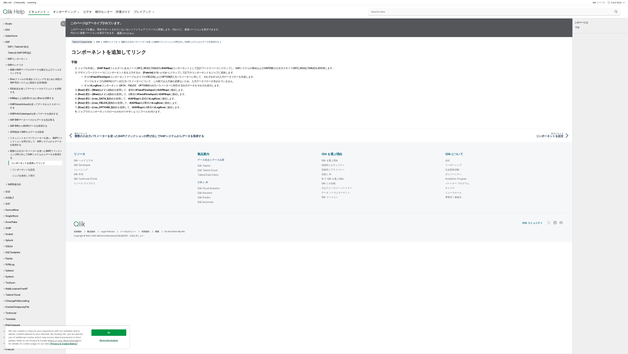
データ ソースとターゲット (336, 192)
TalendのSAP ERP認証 (19, 52)
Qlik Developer (82, 165)
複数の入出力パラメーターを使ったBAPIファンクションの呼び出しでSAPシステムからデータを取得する (36, 154)
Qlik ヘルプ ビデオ (83, 160)
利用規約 (146, 231)
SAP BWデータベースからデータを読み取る (32, 119)
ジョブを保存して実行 (23, 175)
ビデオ (87, 11)
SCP (7, 203)
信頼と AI (326, 174)
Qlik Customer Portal (85, 178)
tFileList (9, 349)
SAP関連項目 (14, 184)
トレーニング (81, 169)
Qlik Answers (205, 192)
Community (19, 2)
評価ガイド (123, 11)
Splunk (9, 240)
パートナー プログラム (457, 183)
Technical (10, 313)
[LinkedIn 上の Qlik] (555, 222)
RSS (7, 29)
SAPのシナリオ (15, 64)
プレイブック (142, 11)
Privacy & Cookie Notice (64, 343)
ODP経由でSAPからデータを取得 (27, 131)
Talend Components (82, 41)
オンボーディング (64, 11)
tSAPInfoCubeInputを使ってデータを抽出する (34, 113)
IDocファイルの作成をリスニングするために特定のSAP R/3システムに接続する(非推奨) (36, 81)
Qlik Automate (205, 202)
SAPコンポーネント (18, 58)
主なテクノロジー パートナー (337, 188)
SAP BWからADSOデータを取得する (28, 125)
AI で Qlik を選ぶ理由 (333, 178)
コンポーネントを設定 (23, 169)
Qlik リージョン (330, 197)
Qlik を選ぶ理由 (330, 160)
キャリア (450, 188)
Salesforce (11, 35)
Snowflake (11, 222)
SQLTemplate (12, 252)
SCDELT (9, 197)
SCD (7, 191)
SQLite (9, 246)
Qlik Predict (204, 197)
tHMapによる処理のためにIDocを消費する (32, 98)
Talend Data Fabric (208, 174)
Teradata (10, 319)
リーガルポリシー (128, 231)
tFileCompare (12, 325)
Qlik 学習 (78, 174)
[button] (616, 11)
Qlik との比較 (329, 183)
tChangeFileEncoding (17, 300)
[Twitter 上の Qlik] (548, 222)
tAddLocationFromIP (16, 288)
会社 (447, 160)
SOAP (8, 228)
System (9, 276)
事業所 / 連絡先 (453, 197)
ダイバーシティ (453, 174)
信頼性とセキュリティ (333, 165)
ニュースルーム (453, 192)
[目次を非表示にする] (63, 24)
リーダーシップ (453, 165)
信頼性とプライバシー (333, 169)
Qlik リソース (599, 2)
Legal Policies (108, 231)
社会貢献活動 (452, 169)
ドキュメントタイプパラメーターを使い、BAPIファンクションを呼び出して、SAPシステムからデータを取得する (36, 141)
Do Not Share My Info (175, 231)
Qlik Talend (204, 165)
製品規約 (91, 231)
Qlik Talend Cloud (207, 170)
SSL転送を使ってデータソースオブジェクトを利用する (35, 90)
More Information (109, 340)
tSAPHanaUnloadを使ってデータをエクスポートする (35, 106)
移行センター (104, 11)
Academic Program (456, 178)
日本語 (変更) (616, 2)
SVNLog (9, 264)
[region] (67, 337)
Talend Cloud (12, 294)
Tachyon (10, 282)
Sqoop (9, 258)
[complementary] (600, 186)
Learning (31, 2)
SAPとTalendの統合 (18, 46)
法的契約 (78, 231)
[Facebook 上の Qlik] (561, 222)
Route (8, 23)
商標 (157, 231)
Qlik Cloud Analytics (209, 188)
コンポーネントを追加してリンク (28, 163)
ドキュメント (37, 11)
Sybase (9, 270)
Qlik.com (7, 2)
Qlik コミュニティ (532, 222)
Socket (9, 234)
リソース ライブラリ (84, 183)
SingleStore (11, 216)
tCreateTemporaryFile (17, 306)
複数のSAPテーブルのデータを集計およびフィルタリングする (35, 71)
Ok (108, 332)
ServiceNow (12, 209)
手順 (577, 27)
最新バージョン (125, 32)
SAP (7, 41)
